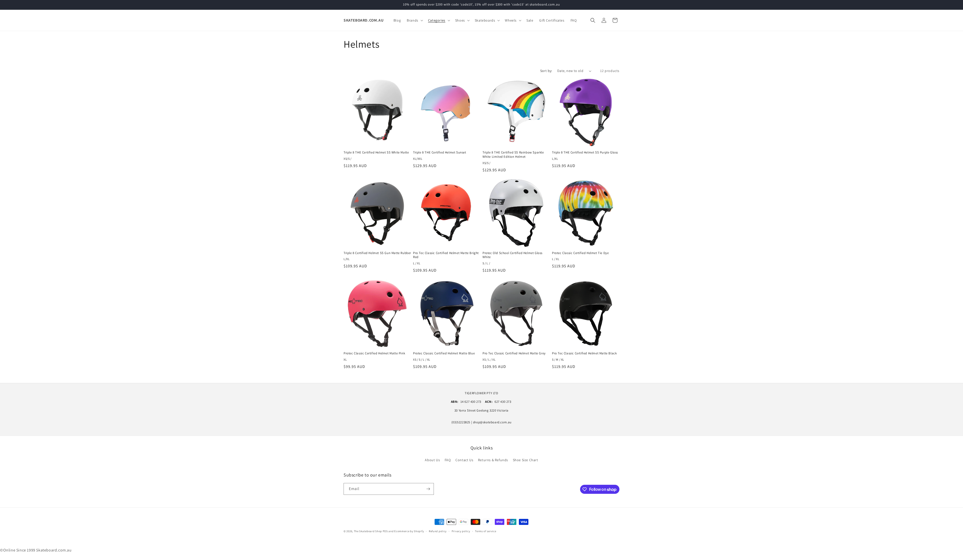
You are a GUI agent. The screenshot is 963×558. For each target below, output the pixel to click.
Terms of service (485, 531)
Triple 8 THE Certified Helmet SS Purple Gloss (585, 152)
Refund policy (438, 531)
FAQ (448, 460)
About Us (432, 460)
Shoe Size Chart (525, 460)
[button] (414, 20)
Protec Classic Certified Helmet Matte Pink (374, 353)
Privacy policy (461, 531)
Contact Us (464, 460)
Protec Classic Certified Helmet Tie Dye (580, 253)
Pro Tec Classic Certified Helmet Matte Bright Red (446, 255)
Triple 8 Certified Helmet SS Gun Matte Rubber (377, 253)
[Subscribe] (428, 489)
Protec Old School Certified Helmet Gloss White (512, 255)
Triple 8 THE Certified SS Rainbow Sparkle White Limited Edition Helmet (513, 154)
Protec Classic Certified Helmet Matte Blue (444, 353)
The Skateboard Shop (368, 531)
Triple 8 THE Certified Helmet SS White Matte (376, 152)
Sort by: (546, 70)
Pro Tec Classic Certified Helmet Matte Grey (514, 353)
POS (385, 531)
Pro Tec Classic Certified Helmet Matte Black (584, 353)
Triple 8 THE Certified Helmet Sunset (439, 152)
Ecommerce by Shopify (409, 531)
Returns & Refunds (493, 460)
